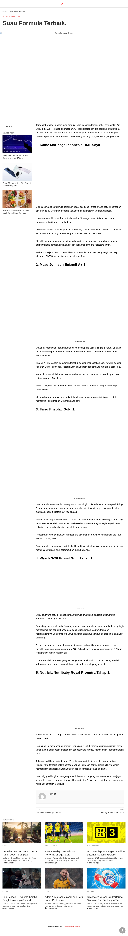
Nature (5, 846)
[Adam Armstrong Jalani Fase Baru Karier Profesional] (64, 878)
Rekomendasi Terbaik (11, 17)
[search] (124, 3)
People (48, 891)
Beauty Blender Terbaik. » (112, 813)
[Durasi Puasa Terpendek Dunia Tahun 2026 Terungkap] (21, 832)
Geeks (5, 891)
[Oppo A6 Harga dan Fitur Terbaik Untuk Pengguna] (17, 172)
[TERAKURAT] (62, 3)
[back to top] (122, 930)
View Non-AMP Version (71, 926)
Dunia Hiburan (51, 846)
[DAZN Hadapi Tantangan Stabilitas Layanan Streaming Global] (106, 832)
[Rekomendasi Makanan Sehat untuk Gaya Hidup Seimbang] (17, 199)
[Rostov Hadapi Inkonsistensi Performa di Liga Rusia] (64, 832)
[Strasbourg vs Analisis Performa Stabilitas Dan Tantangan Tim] (106, 878)
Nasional (91, 891)
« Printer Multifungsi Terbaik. (49, 813)
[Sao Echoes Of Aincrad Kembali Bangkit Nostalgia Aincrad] (21, 878)
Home (4, 11)
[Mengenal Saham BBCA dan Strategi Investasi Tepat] (17, 144)
